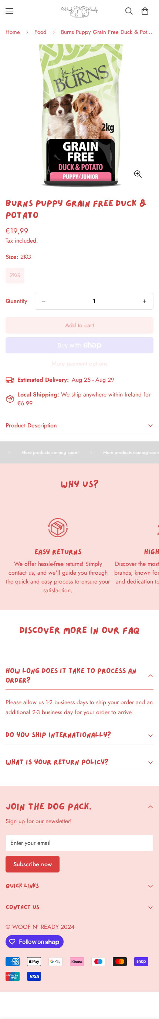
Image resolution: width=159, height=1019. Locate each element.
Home (13, 32)
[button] (144, 11)
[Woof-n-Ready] (79, 11)
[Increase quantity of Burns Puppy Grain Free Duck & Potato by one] (144, 301)
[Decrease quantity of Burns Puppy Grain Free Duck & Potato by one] (43, 301)
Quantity (16, 301)
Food (40, 32)
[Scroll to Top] (145, 980)
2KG (15, 275)
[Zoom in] (137, 174)
